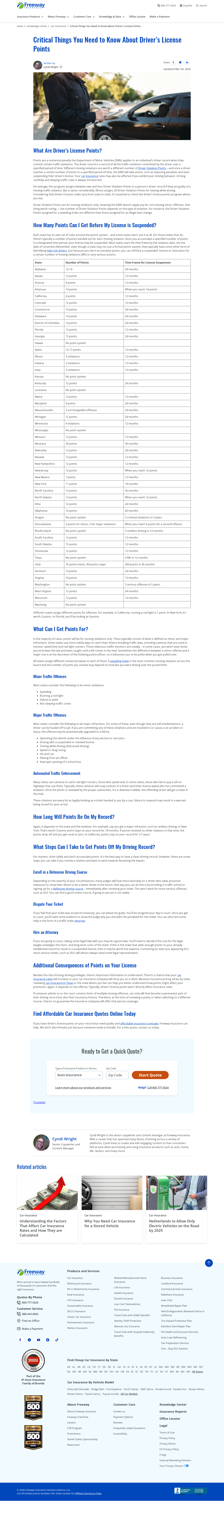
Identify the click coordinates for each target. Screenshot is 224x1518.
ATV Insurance (75, 1300)
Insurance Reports (173, 1411)
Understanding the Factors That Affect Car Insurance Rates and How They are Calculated (43, 1228)
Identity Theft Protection (127, 1320)
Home (20, 26)
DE (109, 1366)
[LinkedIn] (187, 62)
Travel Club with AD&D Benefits (132, 1315)
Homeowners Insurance (80, 1322)
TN (146, 1371)
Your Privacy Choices (172, 1465)
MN (183, 1366)
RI (132, 1371)
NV (100, 1371)
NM (95, 1371)
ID (133, 1366)
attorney (79, 921)
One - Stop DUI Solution (174, 1348)
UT (156, 1371)
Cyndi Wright (51, 67)
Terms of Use (167, 1432)
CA (89, 1366)
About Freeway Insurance (81, 1411)
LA (155, 1366)
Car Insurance (58, 26)
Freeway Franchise (77, 1417)
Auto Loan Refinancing (173, 1337)
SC (136, 1371)
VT (166, 1371)
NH (85, 1371)
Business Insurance (172, 1278)
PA (127, 1371)
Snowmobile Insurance (80, 1305)
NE (79, 1371)
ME (172, 1366)
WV (182, 1371)
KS (145, 1366)
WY (188, 1371)
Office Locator (170, 1419)
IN (141, 1366)
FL (114, 1366)
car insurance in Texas (59, 983)
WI (177, 1371)
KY (150, 1366)
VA (161, 1371)
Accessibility (120, 1433)
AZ (83, 1366)
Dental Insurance (123, 1298)
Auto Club (166, 1300)
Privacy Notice (168, 1443)
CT (99, 1366)
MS (195, 1366)
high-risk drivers (57, 250)
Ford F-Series (131, 1389)
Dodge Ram (97, 1389)
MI (177, 1366)
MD (167, 1366)
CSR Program (74, 1428)
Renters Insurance (77, 1328)
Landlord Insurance (172, 1283)
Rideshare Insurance (172, 1294)
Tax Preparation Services (175, 1343)
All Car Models (129, 1393)
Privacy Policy (167, 1438)
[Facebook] (173, 62)
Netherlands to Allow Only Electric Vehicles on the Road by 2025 (174, 1226)
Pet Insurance (121, 1309)
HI (124, 1366)
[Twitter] (180, 62)
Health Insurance (123, 1293)
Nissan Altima (196, 1389)
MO (189, 1366)
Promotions (74, 1433)
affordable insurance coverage (139, 1023)
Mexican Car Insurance (127, 1326)
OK (117, 1371)
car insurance (89, 176)
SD (141, 1371)
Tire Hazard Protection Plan (176, 1320)
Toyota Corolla (110, 1393)
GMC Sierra (146, 1389)
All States (197, 1371)
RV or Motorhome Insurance (83, 1289)
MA (161, 1366)
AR (78, 1366)
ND (74, 1371)
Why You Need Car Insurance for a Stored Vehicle (109, 1223)
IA (128, 1366)
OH (111, 1371)
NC (69, 1371)
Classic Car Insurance (79, 1316)
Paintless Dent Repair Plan (176, 1326)
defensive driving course (68, 889)
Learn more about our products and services (83, 1087)
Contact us (119, 1411)
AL (73, 1366)
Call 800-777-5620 (158, 1087)
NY (106, 1371)
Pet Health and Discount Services (179, 1331)
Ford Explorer (114, 1389)
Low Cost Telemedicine (127, 1304)
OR (122, 1371)
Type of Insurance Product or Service (76, 1068)
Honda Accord (163, 1389)
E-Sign (163, 1454)
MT (201, 1366)
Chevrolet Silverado (78, 1389)
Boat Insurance (75, 1294)
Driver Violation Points (152, 168)
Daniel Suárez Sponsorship (82, 1439)
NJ (90, 1371)
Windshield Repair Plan (174, 1305)
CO (94, 1366)
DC (104, 1366)
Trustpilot (39, 1102)
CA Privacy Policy (169, 1449)
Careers (71, 1422)
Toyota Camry (92, 1393)
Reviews (117, 1422)
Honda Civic (180, 1389)
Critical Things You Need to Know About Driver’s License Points (105, 26)
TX (151, 1371)
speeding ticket (119, 661)
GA (119, 1366)
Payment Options (123, 1417)
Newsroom (73, 1444)
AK (68, 1366)
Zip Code (111, 1068)
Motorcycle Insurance (79, 1283)
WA (172, 1371)
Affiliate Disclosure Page (88, 1493)
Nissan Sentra (75, 1393)
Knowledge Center (37, 26)
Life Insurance (122, 1287)
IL (137, 1366)
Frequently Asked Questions (129, 1428)
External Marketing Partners (175, 1460)
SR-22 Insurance (76, 1311)
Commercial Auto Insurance (176, 1289)
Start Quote (150, 1075)
